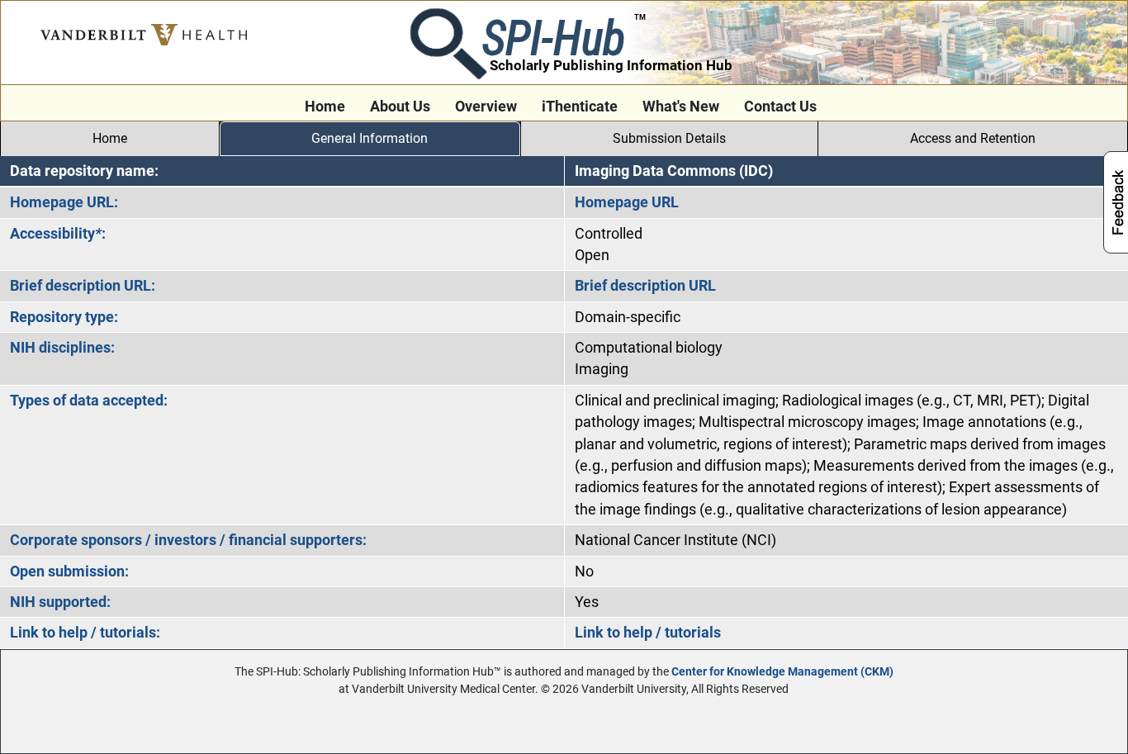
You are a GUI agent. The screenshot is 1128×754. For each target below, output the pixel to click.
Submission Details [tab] (669, 138)
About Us (400, 106)
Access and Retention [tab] (973, 138)
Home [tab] (109, 138)
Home (325, 106)
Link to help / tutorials (648, 632)
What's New (680, 106)
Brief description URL (645, 285)
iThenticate (580, 106)
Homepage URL (627, 202)
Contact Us (780, 106)
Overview (486, 106)
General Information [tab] (369, 138)
